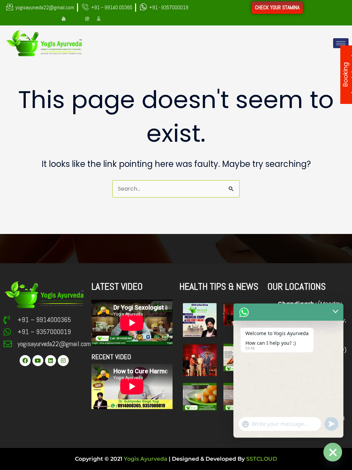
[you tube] (63, 19)
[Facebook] (52, 19)
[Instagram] (87, 19)
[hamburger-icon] (341, 43)
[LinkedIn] (75, 19)
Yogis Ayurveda (145, 459)
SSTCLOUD (261, 459)
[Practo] (99, 19)
